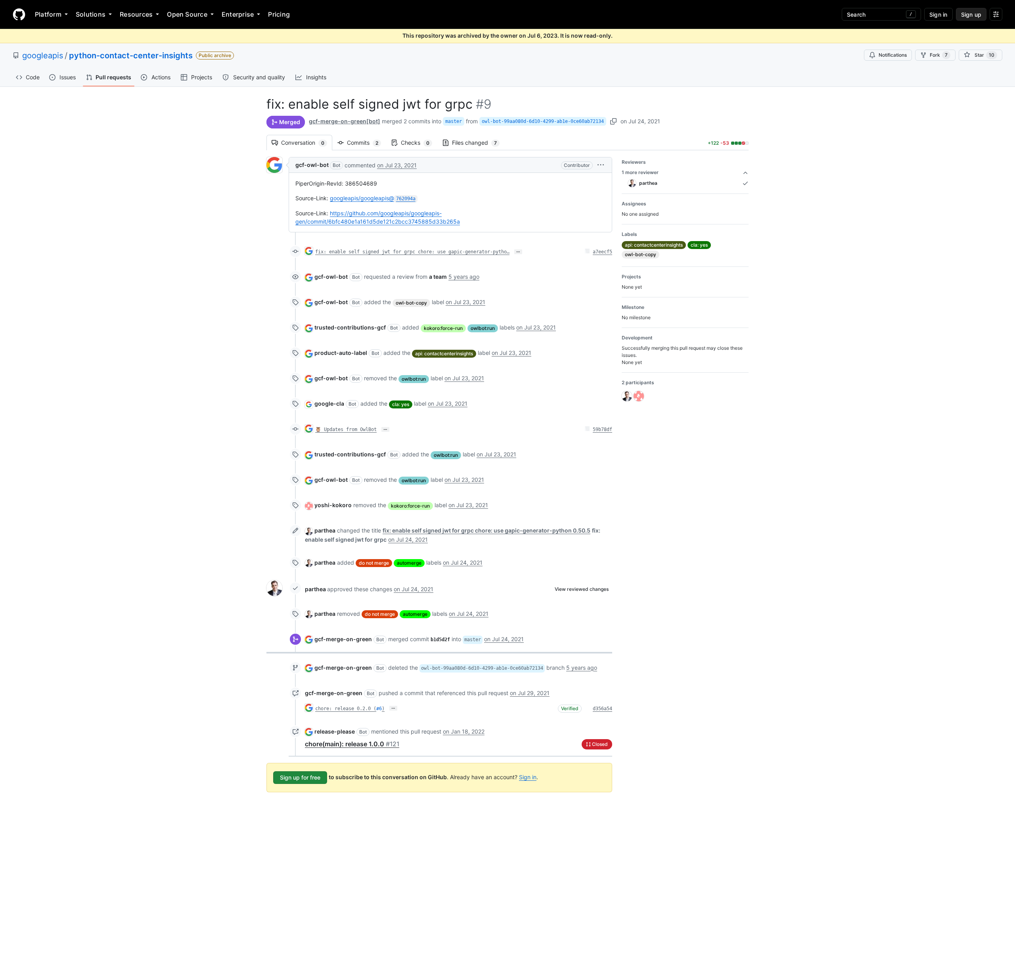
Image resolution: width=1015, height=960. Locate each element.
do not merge (374, 563)
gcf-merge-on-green (343, 639)
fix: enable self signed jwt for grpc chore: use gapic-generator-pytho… (412, 252)
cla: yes (400, 404)
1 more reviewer (640, 172)
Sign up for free (300, 777)
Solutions (90, 14)
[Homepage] (19, 14)
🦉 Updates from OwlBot (346, 429)
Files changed (478, 142)
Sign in (527, 777)
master (453, 121)
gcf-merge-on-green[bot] (344, 121)
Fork (939, 55)
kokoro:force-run (443, 328)
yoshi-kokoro (333, 505)
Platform (48, 14)
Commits (366, 142)
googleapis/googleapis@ (373, 198)
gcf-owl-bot (312, 164)
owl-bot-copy (411, 303)
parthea (324, 530)
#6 (379, 708)
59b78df (602, 429)
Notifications (893, 55)
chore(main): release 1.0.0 (352, 744)
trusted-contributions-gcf (350, 327)
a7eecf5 (602, 252)
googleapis (42, 55)
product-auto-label (340, 352)
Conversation (306, 142)
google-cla (329, 403)
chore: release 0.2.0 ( (345, 708)
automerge (409, 563)
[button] (600, 164)
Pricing (279, 14)
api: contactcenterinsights (444, 353)
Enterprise (238, 14)
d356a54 (602, 708)
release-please (334, 731)
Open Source (187, 14)
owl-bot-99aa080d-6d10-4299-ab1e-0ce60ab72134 (543, 121)
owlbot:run (483, 328)
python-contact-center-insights (131, 55)
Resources (136, 14)
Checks (419, 142)
